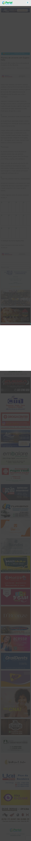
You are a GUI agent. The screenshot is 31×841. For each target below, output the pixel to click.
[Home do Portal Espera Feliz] (7, 4)
